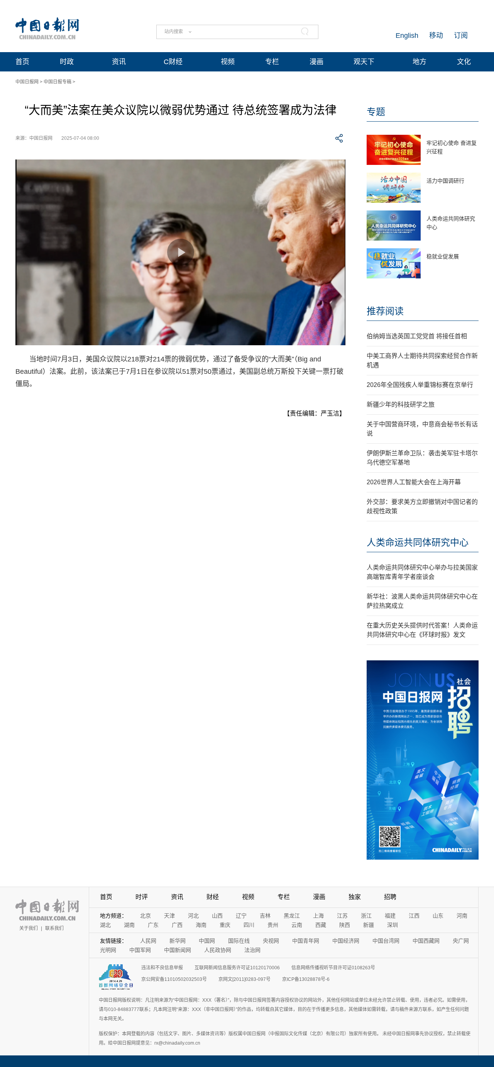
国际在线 (239, 941)
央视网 (271, 941)
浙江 (366, 916)
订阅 (461, 35)
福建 (390, 916)
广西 (177, 925)
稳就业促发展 (442, 256)
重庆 (225, 925)
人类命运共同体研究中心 (418, 542)
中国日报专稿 (57, 82)
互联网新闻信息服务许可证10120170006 (237, 967)
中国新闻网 (177, 950)
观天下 (364, 62)
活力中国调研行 (445, 181)
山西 (217, 916)
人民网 (148, 941)
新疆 (368, 925)
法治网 (252, 950)
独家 (355, 897)
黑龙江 (292, 916)
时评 (141, 897)
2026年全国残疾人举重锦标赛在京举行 (420, 385)
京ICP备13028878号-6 (306, 979)
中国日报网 (27, 82)
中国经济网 (345, 941)
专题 (376, 112)
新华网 (177, 941)
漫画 (316, 62)
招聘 (390, 897)
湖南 (129, 925)
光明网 (108, 950)
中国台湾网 (385, 941)
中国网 (207, 941)
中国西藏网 (426, 941)
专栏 (272, 62)
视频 (228, 62)
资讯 (119, 62)
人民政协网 (217, 950)
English (407, 35)
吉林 (265, 916)
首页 (22, 62)
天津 (169, 916)
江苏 (342, 916)
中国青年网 (305, 941)
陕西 (344, 925)
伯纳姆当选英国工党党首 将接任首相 (417, 336)
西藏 (320, 925)
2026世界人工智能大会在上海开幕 (414, 482)
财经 (212, 897)
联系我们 (54, 928)
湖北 (105, 925)
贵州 (272, 925)
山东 (438, 916)
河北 (193, 916)
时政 (67, 62)
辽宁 (241, 916)
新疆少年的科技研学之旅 (401, 404)
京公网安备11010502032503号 (174, 979)
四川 (249, 925)
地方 (419, 62)
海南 (201, 925)
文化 (464, 62)
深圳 (392, 925)
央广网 (461, 941)
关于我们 (28, 928)
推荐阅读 (385, 311)
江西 (414, 916)
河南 (462, 916)
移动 (436, 35)
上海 (318, 916)
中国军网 (140, 950)
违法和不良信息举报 (162, 967)
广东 (153, 925)
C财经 (173, 62)
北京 (145, 916)
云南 (296, 925)
